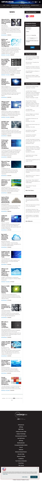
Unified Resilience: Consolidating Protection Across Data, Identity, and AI (32, 216)
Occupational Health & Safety (21, 445)
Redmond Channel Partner (21, 451)
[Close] (37, 468)
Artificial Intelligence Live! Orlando (32, 114)
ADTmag (21, 427)
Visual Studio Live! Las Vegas (31, 155)
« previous (3, 398)
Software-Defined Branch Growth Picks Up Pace (5, 306)
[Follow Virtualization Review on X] (30, 2)
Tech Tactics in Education (21, 460)
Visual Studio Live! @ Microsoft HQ (33, 159)
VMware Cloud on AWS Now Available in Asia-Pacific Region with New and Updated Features (6, 105)
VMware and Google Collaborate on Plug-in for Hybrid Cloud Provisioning (5, 272)
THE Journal (21, 465)
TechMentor (21, 458)
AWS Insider (21, 429)
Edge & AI (8, 5)
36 (12, 398)
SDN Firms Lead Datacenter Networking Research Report (5, 182)
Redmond (21, 449)
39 (17, 398)
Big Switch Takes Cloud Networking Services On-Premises (4, 237)
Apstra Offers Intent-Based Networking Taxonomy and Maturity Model (5, 200)
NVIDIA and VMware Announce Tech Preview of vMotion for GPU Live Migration (5, 43)
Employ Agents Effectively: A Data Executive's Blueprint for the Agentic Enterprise (33, 171)
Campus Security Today (21, 431)
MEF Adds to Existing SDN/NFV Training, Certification (4, 324)
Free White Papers (30, 166)
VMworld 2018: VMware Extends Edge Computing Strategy (5, 21)
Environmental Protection (21, 436)
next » (12, 400)
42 (21, 398)
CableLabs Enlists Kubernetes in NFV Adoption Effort (5, 218)
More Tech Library (30, 190)
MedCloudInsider (21, 442)
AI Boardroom (21, 424)
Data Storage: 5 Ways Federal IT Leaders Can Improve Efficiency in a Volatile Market (33, 181)
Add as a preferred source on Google (24, 2)
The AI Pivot (21, 463)
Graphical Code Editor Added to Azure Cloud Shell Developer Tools (5, 254)
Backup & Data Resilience (26, 7)
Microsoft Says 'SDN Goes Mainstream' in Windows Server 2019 (5, 164)
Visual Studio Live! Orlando (31, 134)
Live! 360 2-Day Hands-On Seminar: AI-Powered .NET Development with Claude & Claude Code (33, 141)
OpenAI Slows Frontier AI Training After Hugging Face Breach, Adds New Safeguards (32, 58)
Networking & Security (35, 5)
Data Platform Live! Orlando (31, 130)
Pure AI (21, 447)
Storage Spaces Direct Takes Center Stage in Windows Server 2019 (5, 363)
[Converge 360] (21, 415)
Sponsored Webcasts (30, 196)
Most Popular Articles (31, 54)
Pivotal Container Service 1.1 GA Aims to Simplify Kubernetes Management (5, 381)
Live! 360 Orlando (29, 109)
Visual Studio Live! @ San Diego (32, 86)
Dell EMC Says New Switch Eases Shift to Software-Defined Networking (5, 125)
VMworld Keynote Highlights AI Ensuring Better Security (5, 82)
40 (18, 398)
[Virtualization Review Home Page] (7, 2)
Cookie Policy (5, 474)
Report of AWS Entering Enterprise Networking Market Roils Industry (5, 289)
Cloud (4, 5)
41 (20, 398)
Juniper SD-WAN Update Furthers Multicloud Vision (5, 343)
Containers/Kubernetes (15, 5)
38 (15, 398)
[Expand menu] (40, 2)
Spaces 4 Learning (21, 456)
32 (6, 398)
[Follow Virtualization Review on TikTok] (32, 2)
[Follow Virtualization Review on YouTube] (35, 2)
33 (7, 398)
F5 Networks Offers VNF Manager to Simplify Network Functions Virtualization (5, 144)
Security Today (21, 454)
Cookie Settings (25, 476)
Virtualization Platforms (16, 7)
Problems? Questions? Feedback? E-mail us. (21, 479)
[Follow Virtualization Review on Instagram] (34, 2)
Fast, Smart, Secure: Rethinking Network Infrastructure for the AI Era (32, 200)
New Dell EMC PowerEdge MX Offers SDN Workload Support (5, 62)
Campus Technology (21, 433)
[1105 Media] (21, 419)
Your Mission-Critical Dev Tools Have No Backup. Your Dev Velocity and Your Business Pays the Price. (33, 211)
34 (9, 398)
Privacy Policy (34, 35)
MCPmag (21, 440)
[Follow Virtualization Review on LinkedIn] (29, 2)
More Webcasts (29, 221)
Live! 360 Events (21, 438)
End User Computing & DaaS (25, 5)
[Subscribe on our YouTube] (29, 17)
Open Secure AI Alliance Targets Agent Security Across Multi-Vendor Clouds (33, 77)
